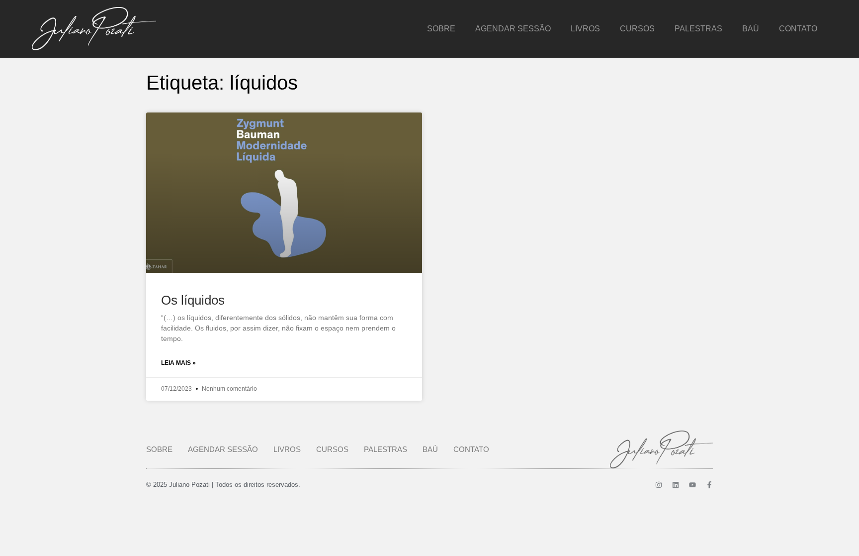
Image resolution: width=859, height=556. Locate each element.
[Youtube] (692, 484)
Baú (750, 28)
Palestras (698, 28)
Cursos (637, 28)
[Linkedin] (675, 484)
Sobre (441, 28)
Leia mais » (178, 362)
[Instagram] (658, 484)
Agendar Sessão (513, 28)
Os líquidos (193, 300)
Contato (798, 28)
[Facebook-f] (709, 484)
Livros (585, 28)
